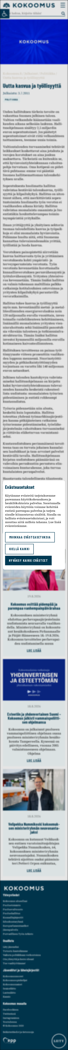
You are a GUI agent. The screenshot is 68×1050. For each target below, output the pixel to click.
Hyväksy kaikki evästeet (28, 560)
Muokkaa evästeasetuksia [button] (30, 537)
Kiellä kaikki (19, 549)
